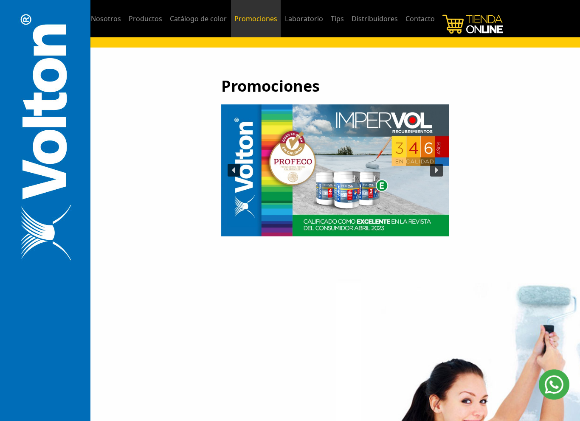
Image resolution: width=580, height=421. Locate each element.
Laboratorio (304, 18)
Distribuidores (375, 18)
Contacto (420, 18)
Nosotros (106, 18)
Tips (337, 18)
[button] (234, 170)
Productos (145, 18)
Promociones (255, 18)
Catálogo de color (198, 18)
